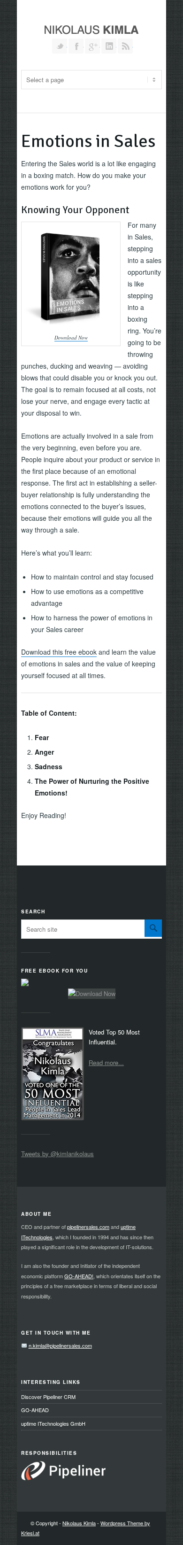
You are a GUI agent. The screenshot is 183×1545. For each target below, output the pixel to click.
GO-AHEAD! (78, 1276)
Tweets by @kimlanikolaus (57, 1153)
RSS (125, 46)
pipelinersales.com (88, 1226)
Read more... (106, 1062)
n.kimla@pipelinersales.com (60, 1345)
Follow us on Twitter (59, 46)
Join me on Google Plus (92, 46)
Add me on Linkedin (108, 46)
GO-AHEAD (35, 1410)
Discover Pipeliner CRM (48, 1396)
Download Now (71, 337)
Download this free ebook (59, 652)
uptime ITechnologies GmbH (53, 1423)
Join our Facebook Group (76, 46)
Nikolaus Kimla (79, 1523)
